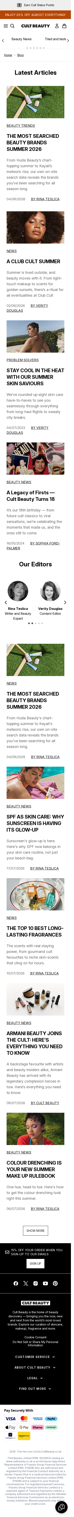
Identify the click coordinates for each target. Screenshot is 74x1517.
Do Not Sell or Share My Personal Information (35, 1343)
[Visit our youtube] (45, 1283)
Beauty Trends (21, 126)
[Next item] (65, 602)
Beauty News (22, 39)
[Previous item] (5, 602)
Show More (36, 1230)
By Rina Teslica (45, 199)
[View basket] (64, 26)
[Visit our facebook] (16, 1283)
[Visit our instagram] (35, 1283)
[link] (57, 26)
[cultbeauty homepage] (35, 26)
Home (8, 55)
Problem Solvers (23, 360)
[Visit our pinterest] (55, 1283)
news (12, 683)
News (12, 251)
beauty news (19, 806)
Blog (20, 55)
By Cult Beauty (45, 1103)
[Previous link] (3, 40)
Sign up (35, 1263)
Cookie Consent (35, 1337)
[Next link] (68, 40)
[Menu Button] (4, 26)
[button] (61, 1507)
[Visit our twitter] (26, 1283)
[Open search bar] (12, 26)
